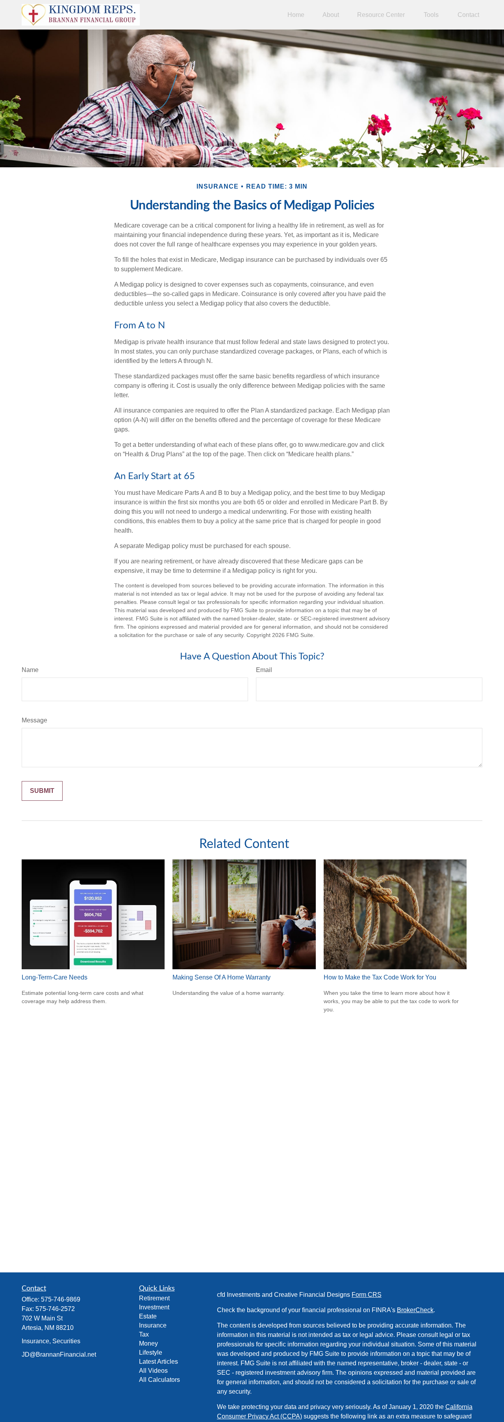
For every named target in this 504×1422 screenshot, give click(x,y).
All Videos (153, 1370)
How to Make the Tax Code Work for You (380, 977)
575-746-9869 (60, 1299)
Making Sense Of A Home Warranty (221, 977)
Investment (154, 1307)
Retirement (154, 1298)
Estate (148, 1316)
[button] (296, 15)
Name (30, 670)
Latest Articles (158, 1361)
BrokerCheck (415, 1310)
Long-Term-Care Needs (54, 977)
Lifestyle (150, 1352)
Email (264, 670)
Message (34, 720)
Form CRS (367, 1294)
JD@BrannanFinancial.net (59, 1354)
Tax (144, 1334)
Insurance (153, 1325)
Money (148, 1343)
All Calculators (159, 1379)
